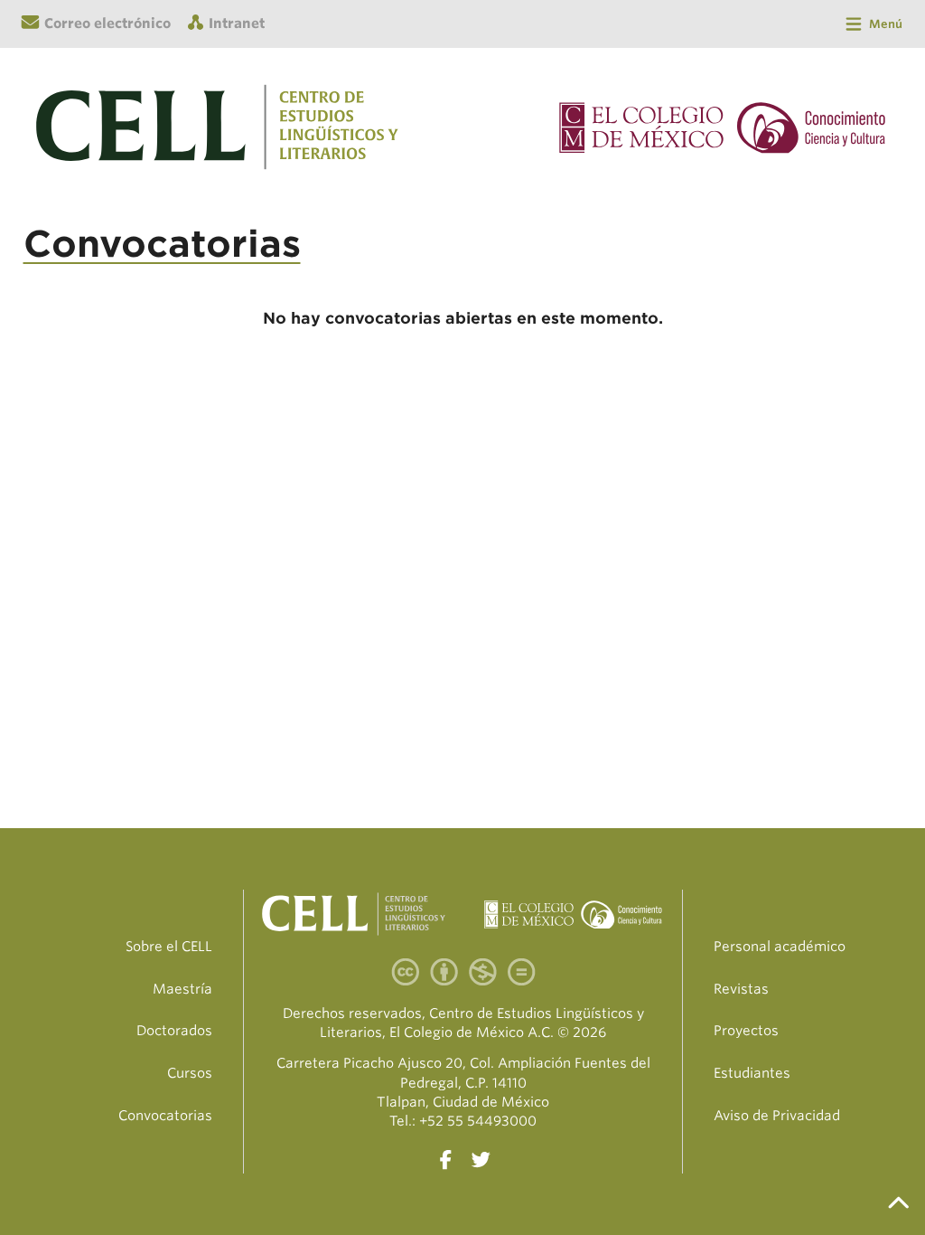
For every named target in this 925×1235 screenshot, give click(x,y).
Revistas (741, 989)
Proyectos (746, 1031)
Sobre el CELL (169, 946)
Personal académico (780, 946)
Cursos (189, 1073)
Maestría (182, 989)
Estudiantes (752, 1073)
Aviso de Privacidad (777, 1116)
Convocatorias (165, 1116)
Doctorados (174, 1031)
